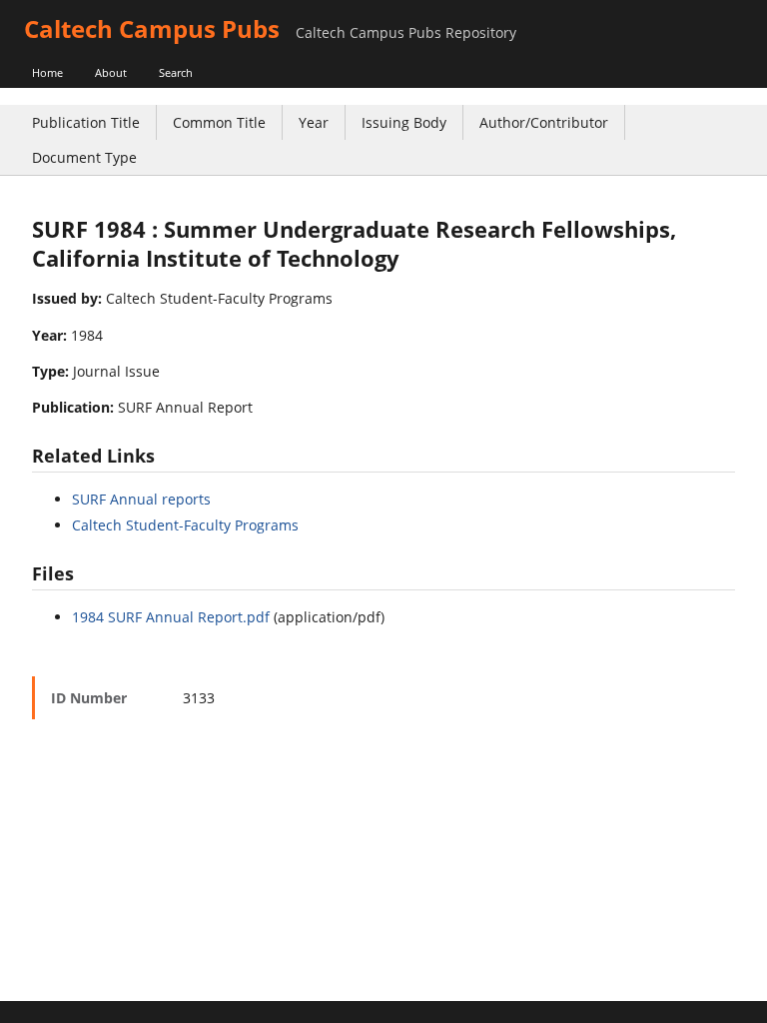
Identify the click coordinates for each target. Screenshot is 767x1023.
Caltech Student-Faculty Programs (185, 524)
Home (47, 72)
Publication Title (86, 122)
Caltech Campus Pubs (152, 28)
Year (314, 122)
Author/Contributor (543, 122)
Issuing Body (404, 122)
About (111, 72)
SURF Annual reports (141, 499)
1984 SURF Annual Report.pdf (171, 616)
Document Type (84, 157)
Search (176, 72)
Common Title (219, 122)
